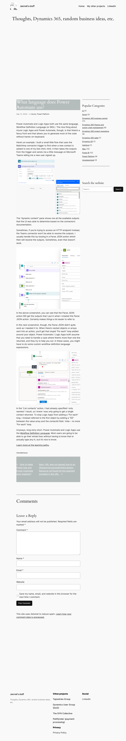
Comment (22, 530)
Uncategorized (88, 160)
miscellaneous (22, 453)
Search (118, 189)
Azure (33, 114)
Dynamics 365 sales (90, 138)
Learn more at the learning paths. (32, 445)
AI (83, 111)
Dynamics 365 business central (94, 118)
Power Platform (43, 114)
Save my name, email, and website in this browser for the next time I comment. (47, 595)
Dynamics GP (87, 141)
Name (20, 558)
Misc (84, 149)
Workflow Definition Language (35, 433)
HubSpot (85, 145)
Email (19, 570)
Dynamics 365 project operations (95, 131)
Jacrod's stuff (27, 6)
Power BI (85, 153)
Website (20, 582)
